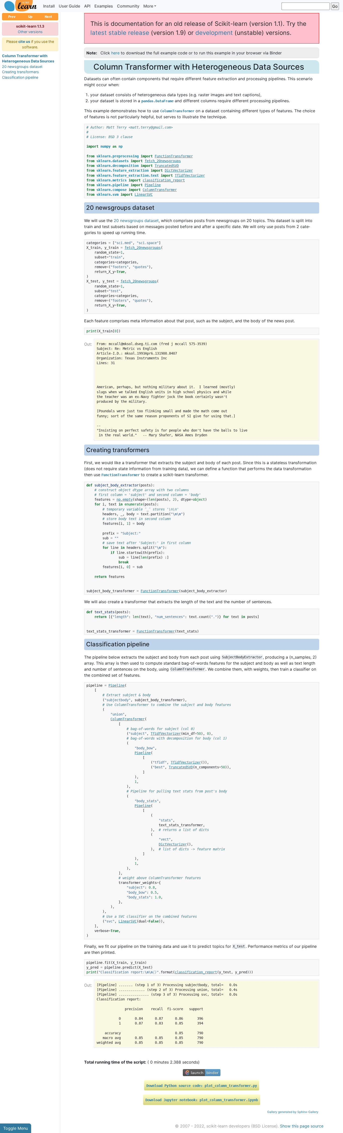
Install (49, 6)
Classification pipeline (20, 77)
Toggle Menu (15, 1128)
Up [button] (30, 17)
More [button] (148, 6)
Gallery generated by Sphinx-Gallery (292, 1112)
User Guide (69, 6)
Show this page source (301, 1125)
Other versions (30, 32)
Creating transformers (20, 72)
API (87, 6)
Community (128, 6)
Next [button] (48, 17)
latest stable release (119, 32)
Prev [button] (12, 17)
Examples (103, 6)
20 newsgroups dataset (22, 66)
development (214, 32)
